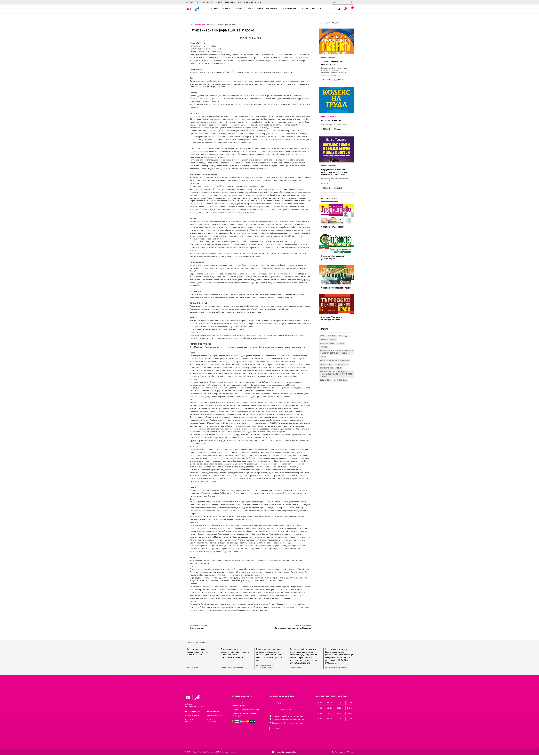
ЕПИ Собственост (193, 667)
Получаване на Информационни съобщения (287, 716)
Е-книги (258, 2)
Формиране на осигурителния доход (334, 364)
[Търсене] (352, 2)
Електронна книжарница (225, 2)
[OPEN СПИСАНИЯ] (244, 8)
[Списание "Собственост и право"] (336, 274)
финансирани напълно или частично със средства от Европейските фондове (336, 352)
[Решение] (196, 8)
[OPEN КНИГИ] (254, 8)
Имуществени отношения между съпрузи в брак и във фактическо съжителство (334, 172)
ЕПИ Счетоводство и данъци (232, 667)
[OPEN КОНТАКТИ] (322, 8)
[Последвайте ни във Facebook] (273, 752)
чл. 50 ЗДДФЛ (344, 336)
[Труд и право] (188, 697)
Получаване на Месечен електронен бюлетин (288, 720)
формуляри (324, 347)
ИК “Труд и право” (193, 2)
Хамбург (323, 357)
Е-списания (248, 2)
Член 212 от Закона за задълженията (334, 360)
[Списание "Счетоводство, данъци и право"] (336, 243)
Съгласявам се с (287, 723)
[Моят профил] (338, 8)
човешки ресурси (326, 368)
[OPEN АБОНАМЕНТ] (232, 8)
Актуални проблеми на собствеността (331, 62)
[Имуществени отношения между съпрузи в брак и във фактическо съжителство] (336, 149)
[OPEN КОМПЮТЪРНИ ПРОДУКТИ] (279, 8)
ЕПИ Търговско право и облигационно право (264, 666)
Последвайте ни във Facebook (286, 752)
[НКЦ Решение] (197, 697)
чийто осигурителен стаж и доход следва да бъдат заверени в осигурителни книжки (336, 374)
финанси (339, 368)
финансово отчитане (328, 340)
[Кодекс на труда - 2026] (336, 100)
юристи (323, 336)
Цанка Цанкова (325, 380)
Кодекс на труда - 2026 (331, 120)
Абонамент (276, 729)
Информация (200, 25)
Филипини (332, 336)
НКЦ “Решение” (207, 2)
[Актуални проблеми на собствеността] (336, 41)
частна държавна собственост (332, 343)
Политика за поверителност (293, 723)
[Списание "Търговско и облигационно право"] (336, 304)
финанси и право (340, 380)
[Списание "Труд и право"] (336, 213)
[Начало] (188, 8)
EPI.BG (239, 2)
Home (192, 25)
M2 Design (350, 752)
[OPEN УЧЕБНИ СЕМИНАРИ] (299, 8)
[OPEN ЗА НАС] (309, 8)
